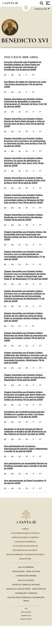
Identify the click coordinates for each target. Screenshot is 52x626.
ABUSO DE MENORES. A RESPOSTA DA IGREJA (25, 554)
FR (27, 111)
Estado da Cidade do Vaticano (26, 585)
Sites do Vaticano (26, 580)
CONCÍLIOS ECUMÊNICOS (25, 542)
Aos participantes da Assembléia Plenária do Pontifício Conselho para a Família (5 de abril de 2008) (25, 466)
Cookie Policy (26, 615)
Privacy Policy (26, 619)
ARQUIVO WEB (25, 559)
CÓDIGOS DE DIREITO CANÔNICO (25, 537)
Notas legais (26, 612)
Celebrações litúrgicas (26, 593)
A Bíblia (25, 529)
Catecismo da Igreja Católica (25, 533)
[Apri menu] (47, 3)
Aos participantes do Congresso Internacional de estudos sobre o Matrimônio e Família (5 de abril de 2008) (26, 448)
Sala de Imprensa (26, 567)
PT (33, 75)
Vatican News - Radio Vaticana (26, 571)
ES (20, 75)
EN (12, 75)
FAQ (26, 608)
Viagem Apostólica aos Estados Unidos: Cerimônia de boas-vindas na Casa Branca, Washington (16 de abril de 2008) (25, 377)
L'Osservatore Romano (26, 576)
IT (26, 75)
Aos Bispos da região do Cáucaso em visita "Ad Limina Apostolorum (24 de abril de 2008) (25, 84)
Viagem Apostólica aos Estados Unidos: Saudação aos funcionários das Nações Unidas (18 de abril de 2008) (23, 217)
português (41, 10)
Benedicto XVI (24, 40)
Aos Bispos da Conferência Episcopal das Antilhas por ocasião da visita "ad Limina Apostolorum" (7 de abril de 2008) (24, 414)
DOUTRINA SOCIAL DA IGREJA (25, 550)
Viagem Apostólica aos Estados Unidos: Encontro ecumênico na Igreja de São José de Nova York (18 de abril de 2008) (24, 180)
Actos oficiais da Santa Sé (25, 546)
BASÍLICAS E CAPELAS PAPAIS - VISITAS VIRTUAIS (26, 589)
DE (5, 75)
